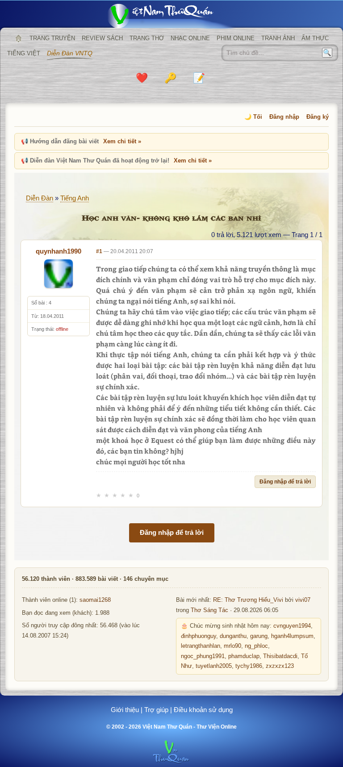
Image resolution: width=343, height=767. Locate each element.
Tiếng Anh (74, 198)
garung (259, 636)
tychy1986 (248, 666)
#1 (99, 251)
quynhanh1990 (58, 251)
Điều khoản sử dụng (203, 709)
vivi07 (302, 600)
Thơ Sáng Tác (209, 610)
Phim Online (236, 38)
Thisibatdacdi (280, 656)
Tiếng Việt (23, 53)
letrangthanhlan (200, 646)
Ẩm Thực (315, 38)
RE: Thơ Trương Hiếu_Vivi (248, 600)
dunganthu (233, 636)
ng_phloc (256, 646)
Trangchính (18, 38)
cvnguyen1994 (292, 626)
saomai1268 (95, 600)
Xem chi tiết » (122, 141)
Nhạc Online (190, 38)
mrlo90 (232, 646)
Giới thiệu (125, 709)
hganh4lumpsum (292, 636)
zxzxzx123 (280, 666)
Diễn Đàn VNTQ (69, 53)
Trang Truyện (52, 38)
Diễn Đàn (39, 198)
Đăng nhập (284, 116)
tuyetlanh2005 (214, 666)
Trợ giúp (156, 709)
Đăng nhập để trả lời (285, 482)
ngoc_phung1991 (203, 656)
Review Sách (102, 38)
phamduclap (243, 656)
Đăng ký (317, 116)
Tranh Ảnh (278, 38)
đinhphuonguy (198, 636)
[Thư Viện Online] (171, 16)
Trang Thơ (147, 38)
